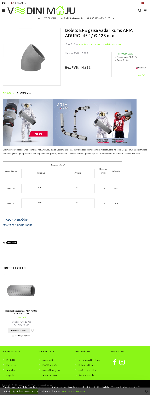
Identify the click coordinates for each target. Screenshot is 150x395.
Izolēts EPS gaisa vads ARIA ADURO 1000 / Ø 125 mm (21, 312)
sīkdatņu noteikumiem (73, 391)
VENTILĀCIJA (50, 18)
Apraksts (8, 92)
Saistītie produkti (15, 268)
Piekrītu (142, 387)
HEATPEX (11, 242)
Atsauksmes (24, 92)
